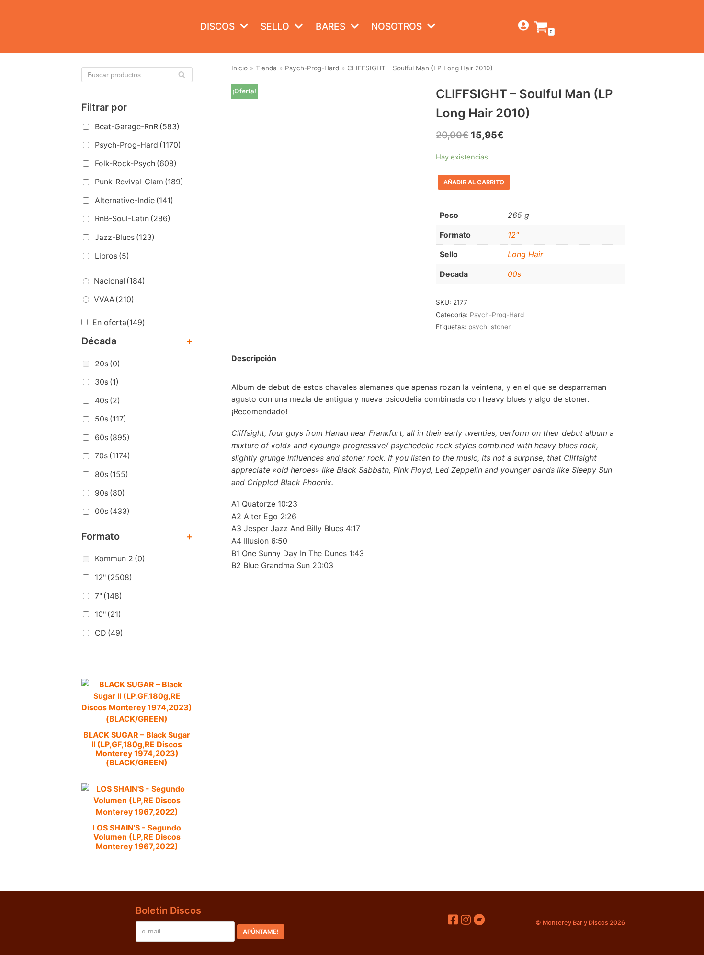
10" (108, 614)
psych (477, 326)
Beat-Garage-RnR (137, 126)
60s (112, 437)
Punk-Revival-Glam (139, 181)
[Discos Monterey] (100, 26)
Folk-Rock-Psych (136, 163)
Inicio (239, 68)
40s (107, 400)
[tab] (253, 359)
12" (113, 577)
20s (107, 363)
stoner (501, 326)
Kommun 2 (120, 558)
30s (107, 382)
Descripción (253, 358)
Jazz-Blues (125, 237)
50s (110, 418)
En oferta (118, 322)
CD (109, 632)
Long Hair (525, 254)
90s (110, 493)
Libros (112, 256)
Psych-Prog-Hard (138, 144)
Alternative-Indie (134, 200)
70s (112, 455)
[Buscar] (182, 74)
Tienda (266, 68)
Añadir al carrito (473, 182)
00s (112, 511)
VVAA (114, 299)
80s (111, 474)
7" (108, 596)
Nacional (119, 280)
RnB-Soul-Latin (132, 218)
